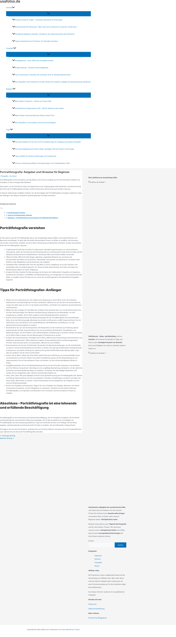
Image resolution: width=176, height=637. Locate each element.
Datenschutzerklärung (96, 609)
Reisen (97, 566)
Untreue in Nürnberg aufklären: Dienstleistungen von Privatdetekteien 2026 (42, 163)
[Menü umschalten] (48, 13)
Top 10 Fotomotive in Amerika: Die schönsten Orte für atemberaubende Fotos (43, 75)
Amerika (97, 559)
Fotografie (4, 176)
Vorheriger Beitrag (7, 436)
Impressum (92, 604)
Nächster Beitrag (7, 438)
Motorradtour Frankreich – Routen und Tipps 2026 (33, 101)
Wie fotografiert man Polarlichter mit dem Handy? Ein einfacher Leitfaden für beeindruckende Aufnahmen (53, 82)
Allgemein (98, 556)
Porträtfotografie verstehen (16, 212)
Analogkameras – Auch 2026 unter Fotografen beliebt (34, 60)
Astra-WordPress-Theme (71, 629)
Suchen (91, 541)
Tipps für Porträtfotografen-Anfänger (20, 215)
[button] (13, 7)
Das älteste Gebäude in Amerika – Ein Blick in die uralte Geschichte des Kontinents (44, 34)
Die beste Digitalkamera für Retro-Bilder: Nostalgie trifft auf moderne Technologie (44, 149)
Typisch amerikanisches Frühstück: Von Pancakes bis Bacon (36, 41)
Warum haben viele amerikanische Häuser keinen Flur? (34, 115)
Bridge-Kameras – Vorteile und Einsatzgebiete (31, 68)
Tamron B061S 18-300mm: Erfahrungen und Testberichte (35, 156)
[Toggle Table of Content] (1, 208)
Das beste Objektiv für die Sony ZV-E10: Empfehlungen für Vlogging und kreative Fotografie (48, 142)
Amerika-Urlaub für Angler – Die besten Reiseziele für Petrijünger (38, 20)
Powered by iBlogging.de (97, 618)
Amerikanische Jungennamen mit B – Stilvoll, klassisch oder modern (39, 108)
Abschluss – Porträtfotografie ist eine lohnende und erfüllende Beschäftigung (33, 218)
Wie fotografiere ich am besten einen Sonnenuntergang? (35, 123)
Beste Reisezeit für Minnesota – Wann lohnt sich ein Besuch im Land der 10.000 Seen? (46, 27)
